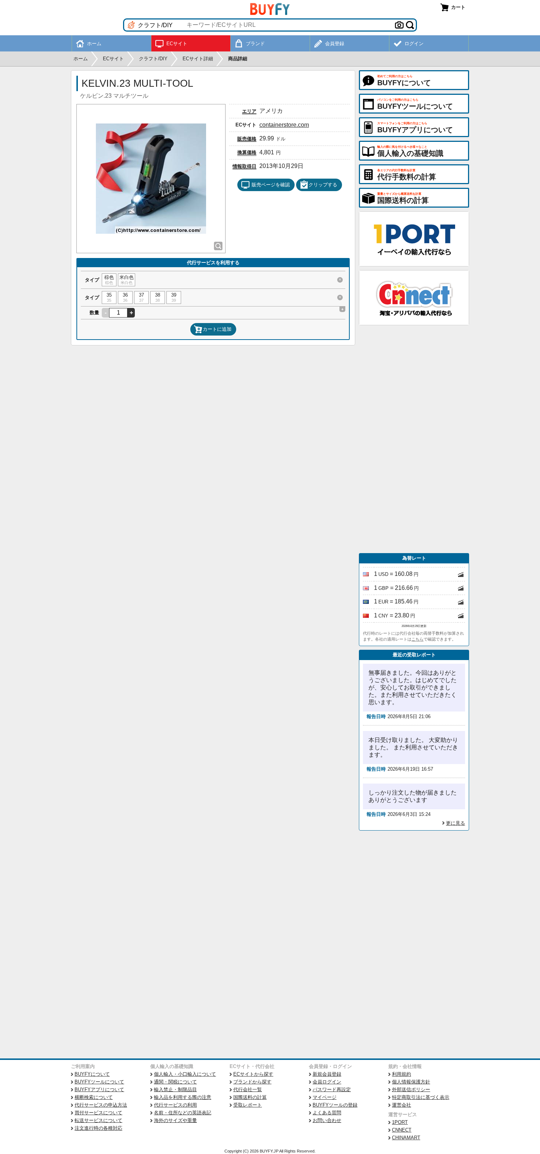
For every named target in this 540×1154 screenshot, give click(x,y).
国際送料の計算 (250, 1097)
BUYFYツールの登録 (335, 1105)
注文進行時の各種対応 (98, 1128)
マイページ (324, 1097)
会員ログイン (327, 1082)
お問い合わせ (327, 1120)
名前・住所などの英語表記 (182, 1112)
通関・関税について (175, 1082)
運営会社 (401, 1105)
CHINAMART (406, 1137)
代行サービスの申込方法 (101, 1105)
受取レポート (247, 1105)
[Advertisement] (414, 439)
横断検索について (94, 1097)
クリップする (323, 184)
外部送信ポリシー (411, 1089)
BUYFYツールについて (99, 1082)
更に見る (455, 823)
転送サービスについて (98, 1120)
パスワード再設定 (332, 1089)
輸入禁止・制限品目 (175, 1089)
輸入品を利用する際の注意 (182, 1097)
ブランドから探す (252, 1082)
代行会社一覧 (247, 1089)
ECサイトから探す (253, 1074)
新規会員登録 (327, 1074)
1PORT (400, 1122)
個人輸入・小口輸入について (185, 1074)
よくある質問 (327, 1112)
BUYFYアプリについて (99, 1089)
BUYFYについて (92, 1074)
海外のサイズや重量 (175, 1120)
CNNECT (401, 1130)
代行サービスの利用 (175, 1105)
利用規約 (401, 1074)
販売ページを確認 (271, 184)
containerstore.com (284, 125)
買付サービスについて (98, 1112)
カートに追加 (217, 329)
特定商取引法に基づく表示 (420, 1097)
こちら (417, 639)
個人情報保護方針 (411, 1082)
